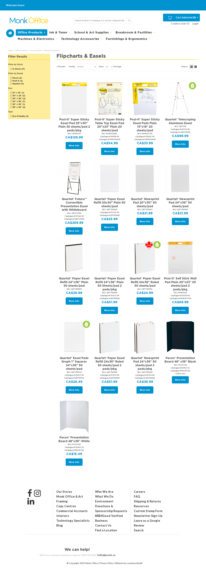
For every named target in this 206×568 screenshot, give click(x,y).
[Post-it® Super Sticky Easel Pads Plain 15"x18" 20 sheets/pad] (145, 98)
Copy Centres (66, 506)
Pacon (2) (17, 78)
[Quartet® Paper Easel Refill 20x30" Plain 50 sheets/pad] (109, 178)
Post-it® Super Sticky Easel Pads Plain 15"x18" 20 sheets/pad (145, 125)
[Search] (129, 20)
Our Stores (64, 491)
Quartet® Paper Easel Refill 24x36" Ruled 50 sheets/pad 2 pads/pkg (109, 363)
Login (195, 23)
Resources (141, 506)
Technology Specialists (73, 520)
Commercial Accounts (72, 511)
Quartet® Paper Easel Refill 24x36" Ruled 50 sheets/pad (145, 282)
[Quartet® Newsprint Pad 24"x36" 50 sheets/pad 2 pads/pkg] (145, 337)
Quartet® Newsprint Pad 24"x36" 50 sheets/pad (180, 202)
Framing (62, 501)
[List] (195, 66)
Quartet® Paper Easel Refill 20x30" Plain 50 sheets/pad (109, 202)
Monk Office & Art (69, 496)
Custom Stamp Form (148, 511)
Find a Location (106, 530)
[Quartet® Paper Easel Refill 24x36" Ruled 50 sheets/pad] (145, 257)
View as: (184, 66)
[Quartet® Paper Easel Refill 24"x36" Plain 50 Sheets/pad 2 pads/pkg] (109, 257)
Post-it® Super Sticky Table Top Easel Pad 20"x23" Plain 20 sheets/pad (110, 125)
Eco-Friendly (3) (20, 116)
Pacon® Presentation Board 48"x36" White (74, 439)
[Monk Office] (28, 20)
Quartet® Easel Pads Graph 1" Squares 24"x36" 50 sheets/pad (74, 363)
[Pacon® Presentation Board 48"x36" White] (74, 416)
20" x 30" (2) (18, 98)
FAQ (137, 496)
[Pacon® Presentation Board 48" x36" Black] (180, 337)
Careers (139, 491)
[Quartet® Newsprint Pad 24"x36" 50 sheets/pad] (180, 178)
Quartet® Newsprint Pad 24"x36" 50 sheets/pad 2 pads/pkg (145, 363)
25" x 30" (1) (18, 104)
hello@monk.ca (106, 554)
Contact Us (103, 525)
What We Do (104, 496)
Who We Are (104, 491)
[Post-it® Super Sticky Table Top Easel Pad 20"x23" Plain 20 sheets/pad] (109, 98)
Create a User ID (180, 23)
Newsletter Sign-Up (148, 516)
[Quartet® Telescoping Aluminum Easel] (180, 98)
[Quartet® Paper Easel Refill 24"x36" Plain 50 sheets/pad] (74, 257)
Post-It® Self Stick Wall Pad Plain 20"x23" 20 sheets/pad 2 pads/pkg (180, 284)
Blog (59, 525)
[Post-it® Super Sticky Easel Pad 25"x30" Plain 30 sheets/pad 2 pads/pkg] (74, 98)
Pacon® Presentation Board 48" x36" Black (180, 359)
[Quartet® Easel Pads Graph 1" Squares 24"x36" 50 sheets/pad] (74, 337)
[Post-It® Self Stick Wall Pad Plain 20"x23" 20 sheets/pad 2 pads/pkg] (180, 257)
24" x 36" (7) (18, 101)
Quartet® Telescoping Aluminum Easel (180, 121)
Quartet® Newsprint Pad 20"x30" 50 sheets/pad (145, 202)
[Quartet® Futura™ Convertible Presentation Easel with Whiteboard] (74, 178)
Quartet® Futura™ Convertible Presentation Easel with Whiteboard (74, 204)
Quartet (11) (18, 83)
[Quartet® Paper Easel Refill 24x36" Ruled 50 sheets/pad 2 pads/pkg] (109, 337)
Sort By (72, 66)
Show (101, 66)
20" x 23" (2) (18, 95)
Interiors (62, 516)
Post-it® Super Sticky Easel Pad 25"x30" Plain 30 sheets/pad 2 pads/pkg (74, 125)
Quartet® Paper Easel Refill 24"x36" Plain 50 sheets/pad (74, 282)
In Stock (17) (18, 69)
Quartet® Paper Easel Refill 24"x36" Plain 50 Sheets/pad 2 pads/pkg (109, 284)
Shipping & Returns (147, 501)
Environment (104, 501)
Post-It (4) (17, 81)
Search (139, 530)
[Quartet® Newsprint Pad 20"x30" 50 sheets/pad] (145, 178)
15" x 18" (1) (18, 92)
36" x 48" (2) (18, 107)
